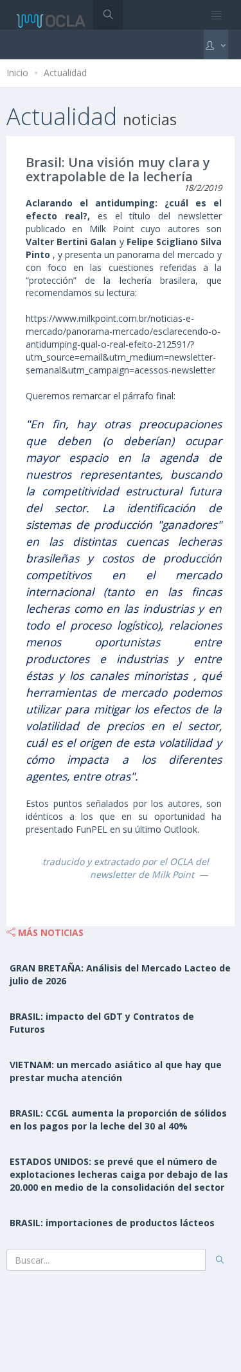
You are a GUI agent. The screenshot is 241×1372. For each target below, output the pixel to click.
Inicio (17, 72)
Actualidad (65, 72)
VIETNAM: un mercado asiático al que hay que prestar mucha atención (116, 1071)
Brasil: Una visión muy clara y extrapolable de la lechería (118, 169)
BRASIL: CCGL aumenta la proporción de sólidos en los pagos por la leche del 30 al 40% (118, 1119)
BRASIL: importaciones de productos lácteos (112, 1223)
